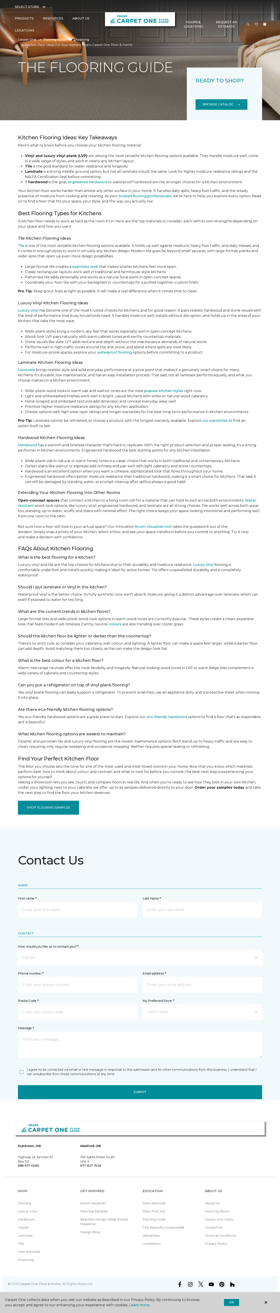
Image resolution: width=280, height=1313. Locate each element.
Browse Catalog (218, 104)
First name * (27, 898)
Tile (21, 246)
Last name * (152, 898)
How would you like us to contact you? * (48, 946)
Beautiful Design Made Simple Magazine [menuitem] (104, 1221)
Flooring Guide (54, 40)
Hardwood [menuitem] (26, 1219)
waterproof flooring (114, 352)
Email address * (154, 973)
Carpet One (27, 40)
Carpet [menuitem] (23, 1227)
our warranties (215, 420)
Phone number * (31, 973)
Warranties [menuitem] (151, 1236)
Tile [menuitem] (21, 1244)
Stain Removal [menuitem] (154, 1203)
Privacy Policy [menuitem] (216, 1244)
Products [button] (24, 18)
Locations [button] (24, 30)
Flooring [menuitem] (24, 1203)
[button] (248, 24)
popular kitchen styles (163, 391)
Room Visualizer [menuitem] (93, 1203)
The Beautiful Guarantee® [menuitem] (163, 1227)
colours (115, 624)
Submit (140, 1092)
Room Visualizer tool (153, 527)
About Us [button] (80, 18)
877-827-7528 (90, 1166)
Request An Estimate (226, 24)
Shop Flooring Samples (48, 807)
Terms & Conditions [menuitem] (220, 1236)
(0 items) (264, 24)
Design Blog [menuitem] (90, 1232)
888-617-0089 (28, 1166)
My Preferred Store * (158, 1000)
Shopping (81, 40)
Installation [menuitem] (152, 1244)
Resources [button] (53, 18)
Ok (231, 1302)
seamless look (85, 267)
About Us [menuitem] (212, 1203)
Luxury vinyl (28, 310)
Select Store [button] (27, 7)
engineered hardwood (87, 182)
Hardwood (27, 445)
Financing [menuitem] (26, 1260)
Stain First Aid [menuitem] (154, 1211)
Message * (26, 1028)
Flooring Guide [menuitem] (154, 1219)
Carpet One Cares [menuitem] (219, 1219)
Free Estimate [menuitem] (29, 1252)
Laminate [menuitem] (25, 1236)
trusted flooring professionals (145, 196)
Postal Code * (28, 1000)
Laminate (26, 370)
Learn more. (139, 1305)
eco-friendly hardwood (167, 717)
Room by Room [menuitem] (217, 1211)
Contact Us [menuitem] (213, 1227)
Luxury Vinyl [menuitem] (27, 1211)
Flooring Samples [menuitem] (94, 1211)
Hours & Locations (193, 24)
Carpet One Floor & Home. (40, 1284)
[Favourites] (256, 24)
